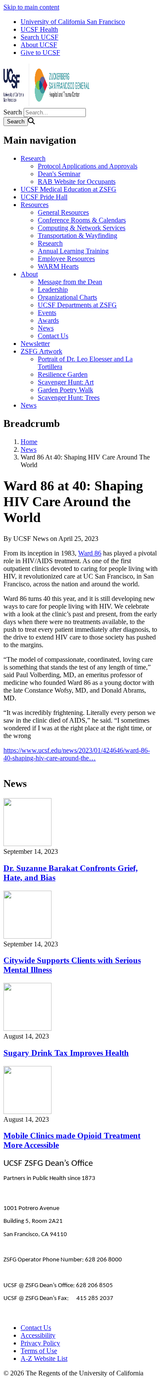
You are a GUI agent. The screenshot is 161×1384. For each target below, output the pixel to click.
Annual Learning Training (73, 251)
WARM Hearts (58, 266)
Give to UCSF (40, 52)
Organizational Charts (67, 297)
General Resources (63, 212)
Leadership (53, 289)
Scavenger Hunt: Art (66, 382)
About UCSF (39, 44)
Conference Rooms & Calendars (82, 220)
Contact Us (53, 335)
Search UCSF (39, 37)
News (46, 328)
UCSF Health (39, 29)
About (29, 274)
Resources (35, 204)
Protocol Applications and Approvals (87, 166)
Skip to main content (31, 7)
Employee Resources (66, 258)
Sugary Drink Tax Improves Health (66, 1052)
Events (47, 312)
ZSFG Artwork (41, 351)
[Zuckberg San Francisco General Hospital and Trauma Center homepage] (46, 104)
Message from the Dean (70, 281)
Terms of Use (39, 1350)
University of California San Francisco (73, 21)
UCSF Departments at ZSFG (77, 305)
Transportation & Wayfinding (77, 235)
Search (12, 112)
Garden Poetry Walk (65, 389)
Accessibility (38, 1335)
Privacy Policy (40, 1343)
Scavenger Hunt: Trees (69, 397)
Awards (48, 320)
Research (33, 158)
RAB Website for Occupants (76, 181)
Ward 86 (89, 553)
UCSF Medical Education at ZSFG (68, 189)
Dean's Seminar (59, 173)
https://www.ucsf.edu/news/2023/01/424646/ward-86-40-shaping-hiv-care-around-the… (76, 754)
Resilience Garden (63, 374)
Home (29, 441)
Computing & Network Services (81, 227)
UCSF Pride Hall (44, 197)
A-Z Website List (44, 1358)
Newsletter (35, 343)
